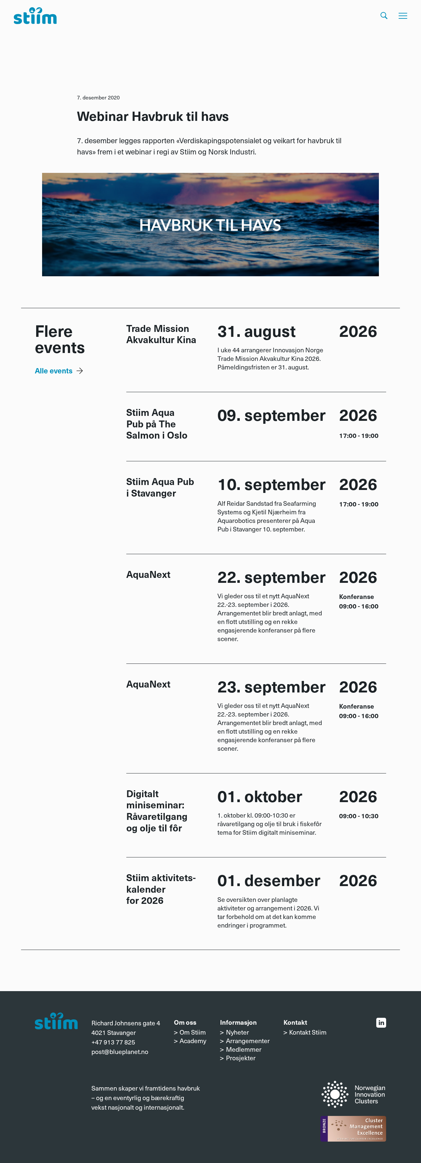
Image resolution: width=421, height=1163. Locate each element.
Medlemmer (243, 1049)
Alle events (54, 370)
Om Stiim (193, 1032)
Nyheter (237, 1032)
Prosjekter (241, 1057)
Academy (193, 1040)
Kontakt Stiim (308, 1032)
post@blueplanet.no (119, 1051)
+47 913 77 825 (113, 1042)
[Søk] (384, 15)
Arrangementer (247, 1040)
